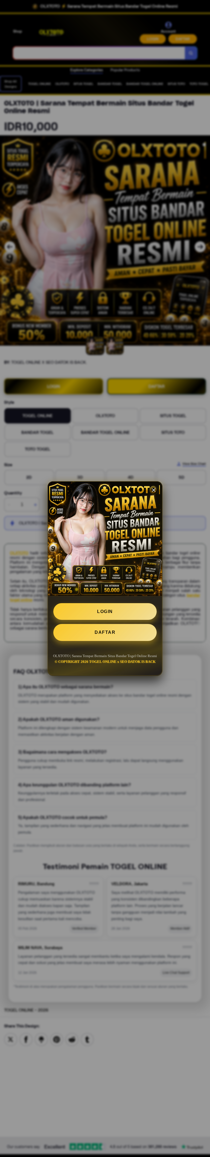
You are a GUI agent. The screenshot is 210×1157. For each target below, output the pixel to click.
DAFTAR (105, 632)
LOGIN (105, 611)
